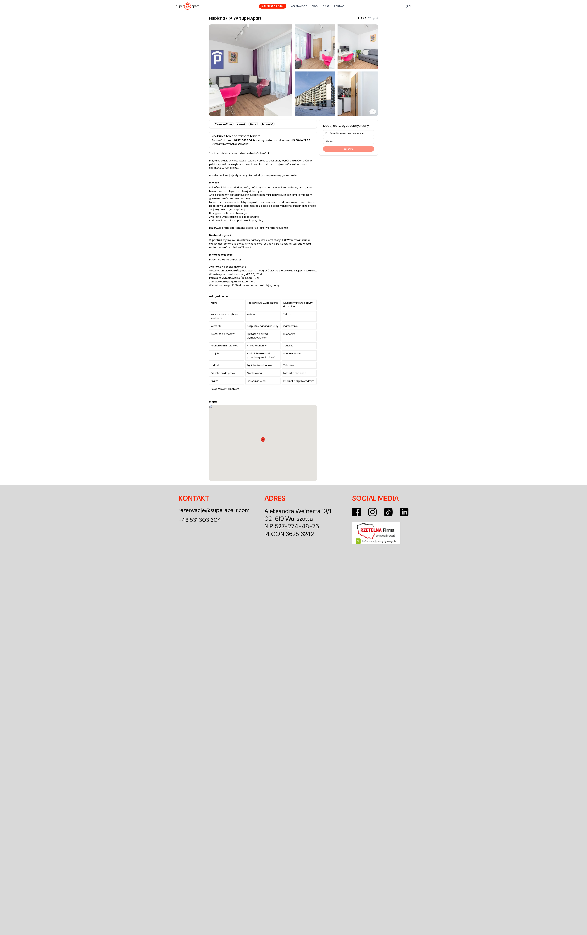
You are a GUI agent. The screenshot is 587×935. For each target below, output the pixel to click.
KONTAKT (339, 6)
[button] (263, 440)
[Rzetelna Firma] (380, 533)
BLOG (315, 6)
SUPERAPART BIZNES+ (272, 6)
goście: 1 (330, 141)
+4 (372, 111)
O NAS (326, 6)
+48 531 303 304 (200, 520)
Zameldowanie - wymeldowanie (347, 133)
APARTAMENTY (299, 6)
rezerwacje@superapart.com (214, 510)
